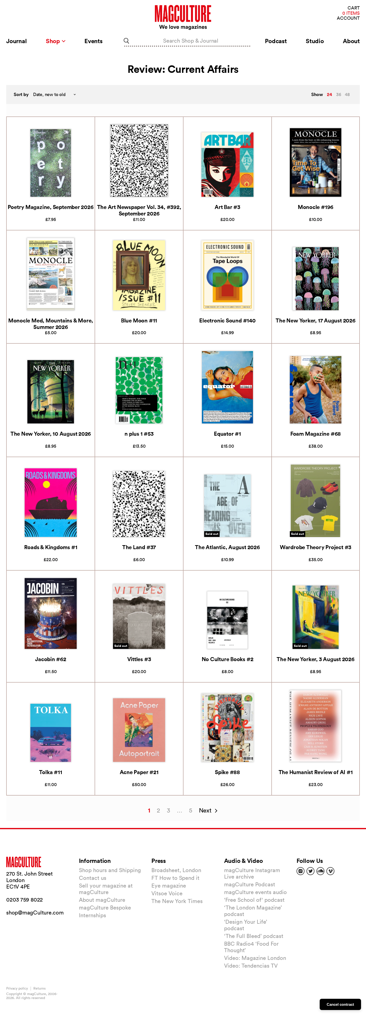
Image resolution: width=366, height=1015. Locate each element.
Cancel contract (340, 1004)
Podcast (276, 41)
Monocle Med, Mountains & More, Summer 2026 (50, 323)
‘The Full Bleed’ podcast (253, 936)
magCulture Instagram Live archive (252, 873)
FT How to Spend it (175, 878)
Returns (39, 988)
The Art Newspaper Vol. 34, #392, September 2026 (139, 210)
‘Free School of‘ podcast (254, 900)
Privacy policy (17, 988)
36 (338, 94)
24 (329, 94)
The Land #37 (139, 547)
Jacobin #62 (50, 659)
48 (347, 94)
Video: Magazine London (255, 958)
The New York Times (177, 901)
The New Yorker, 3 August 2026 (316, 659)
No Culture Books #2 (227, 659)
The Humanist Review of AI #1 (316, 772)
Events (93, 41)
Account (348, 18)
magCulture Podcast (249, 884)
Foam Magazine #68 (315, 433)
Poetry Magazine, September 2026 (50, 206)
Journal (16, 41)
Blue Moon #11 (139, 320)
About (351, 41)
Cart (354, 8)
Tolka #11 (50, 772)
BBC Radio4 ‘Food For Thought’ (251, 946)
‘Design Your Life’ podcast (245, 924)
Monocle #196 (315, 206)
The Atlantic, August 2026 (227, 547)
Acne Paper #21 (139, 772)
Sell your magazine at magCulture (106, 888)
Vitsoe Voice (167, 893)
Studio (315, 41)
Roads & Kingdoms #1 (50, 547)
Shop (53, 41)
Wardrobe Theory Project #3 (315, 547)
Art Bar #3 (227, 206)
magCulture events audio (255, 892)
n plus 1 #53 (138, 433)
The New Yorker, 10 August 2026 (50, 433)
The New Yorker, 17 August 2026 (315, 320)
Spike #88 (227, 772)
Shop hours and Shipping (110, 870)
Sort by (21, 94)
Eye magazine (168, 885)
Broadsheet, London (176, 870)
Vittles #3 (139, 659)
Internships (92, 915)
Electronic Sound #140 (227, 320)
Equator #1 (227, 433)
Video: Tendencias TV (251, 965)
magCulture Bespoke (105, 907)
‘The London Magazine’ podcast (253, 910)
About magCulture (102, 900)
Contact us (92, 878)
